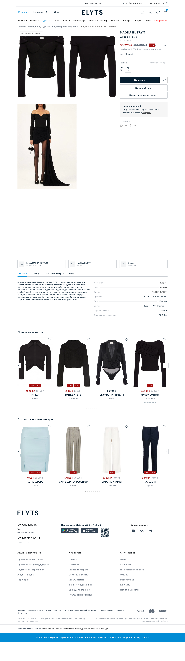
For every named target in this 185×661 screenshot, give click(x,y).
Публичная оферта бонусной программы (80, 610)
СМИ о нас (125, 564)
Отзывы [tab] (71, 273)
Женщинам (23, 12)
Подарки (137, 20)
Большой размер (98, 20)
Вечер (126, 20)
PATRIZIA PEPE (73, 394)
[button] (18, 365)
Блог (148, 20)
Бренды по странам (79, 589)
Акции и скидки (25, 574)
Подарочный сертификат (30, 569)
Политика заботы (129, 589)
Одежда (46, 20)
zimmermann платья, (72, 628)
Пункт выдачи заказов (132, 569)
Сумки (66, 20)
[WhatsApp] (122, 125)
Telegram (146, 112)
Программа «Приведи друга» (33, 564)
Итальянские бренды (80, 594)
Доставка (74, 564)
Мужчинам (37, 12)
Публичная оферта (53, 610)
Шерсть (164, 283)
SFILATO (115, 20)
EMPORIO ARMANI (112, 481)
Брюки (73, 485)
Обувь (56, 20)
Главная (21, 26)
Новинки (22, 20)
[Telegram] (126, 125)
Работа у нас (127, 579)
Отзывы (124, 574)
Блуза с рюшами (128, 36)
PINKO (35, 394)
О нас (123, 559)
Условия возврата (78, 569)
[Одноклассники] (131, 125)
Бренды (34, 20)
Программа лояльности (30, 559)
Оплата (73, 559)
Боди (111, 398)
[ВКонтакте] (136, 125)
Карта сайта (22, 613)
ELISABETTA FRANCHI (112, 394)
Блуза (35, 398)
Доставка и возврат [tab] (54, 273)
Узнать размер (76, 579)
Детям (48, 12)
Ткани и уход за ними (80, 584)
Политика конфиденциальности (30, 610)
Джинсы (112, 485)
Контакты (125, 584)
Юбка (35, 485)
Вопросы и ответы (79, 574)
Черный (164, 287)
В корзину (139, 80)
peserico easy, (89, 628)
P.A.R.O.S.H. (150, 481)
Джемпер (73, 398)
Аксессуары (79, 20)
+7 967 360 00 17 (28, 538)
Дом (56, 12)
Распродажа (161, 20)
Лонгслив (150, 398)
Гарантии (120, 610)
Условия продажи (107, 610)
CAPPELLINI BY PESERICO (73, 481)
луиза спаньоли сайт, (52, 628)
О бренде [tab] (36, 273)
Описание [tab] (22, 273)
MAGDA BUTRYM (160, 292)
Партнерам (23, 579)
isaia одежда (102, 628)
